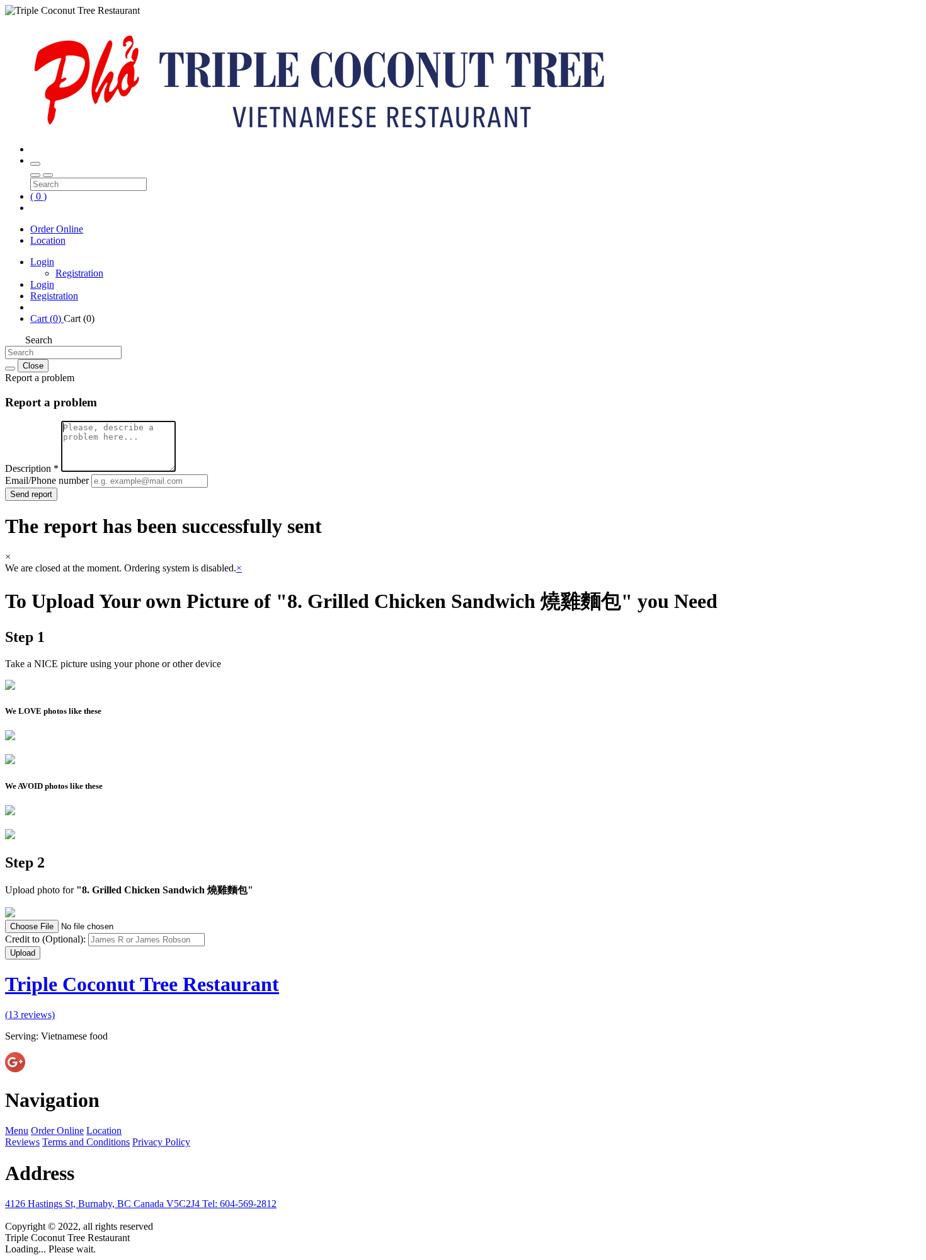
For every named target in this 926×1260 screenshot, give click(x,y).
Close (33, 365)
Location (48, 240)
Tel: (239, 1203)
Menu (16, 1130)
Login (42, 261)
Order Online (56, 229)
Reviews (22, 1142)
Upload (22, 953)
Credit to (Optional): (46, 939)
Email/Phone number (48, 480)
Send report (31, 494)
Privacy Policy (161, 1142)
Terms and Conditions (86, 1142)
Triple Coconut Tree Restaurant (142, 984)
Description (32, 468)
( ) (38, 196)
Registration (79, 273)
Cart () (47, 318)
